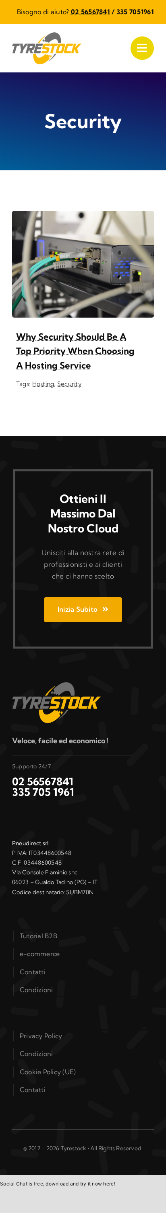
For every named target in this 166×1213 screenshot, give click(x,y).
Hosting (43, 384)
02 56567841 (90, 12)
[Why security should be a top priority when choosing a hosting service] (83, 216)
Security (69, 384)
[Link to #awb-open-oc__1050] (142, 48)
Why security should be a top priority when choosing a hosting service (75, 351)
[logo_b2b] (46, 36)
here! (109, 1184)
